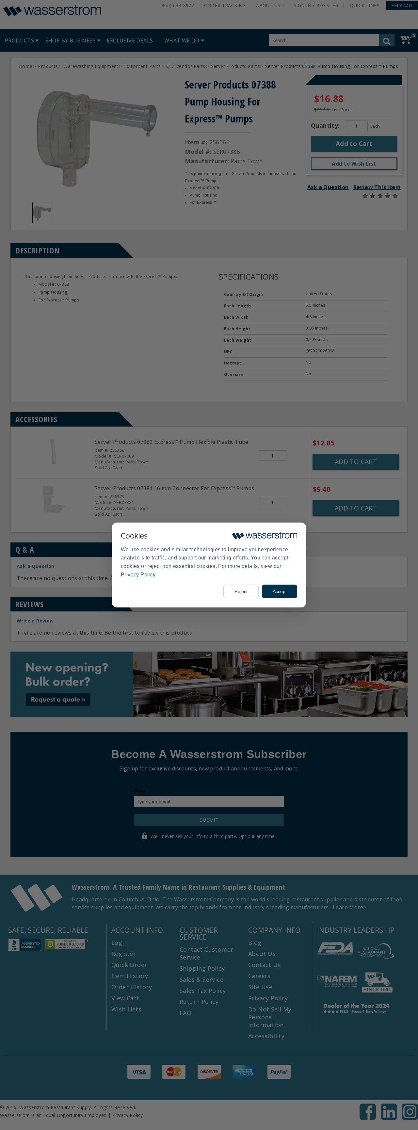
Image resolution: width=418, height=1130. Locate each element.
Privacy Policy (138, 574)
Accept (280, 591)
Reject (241, 591)
